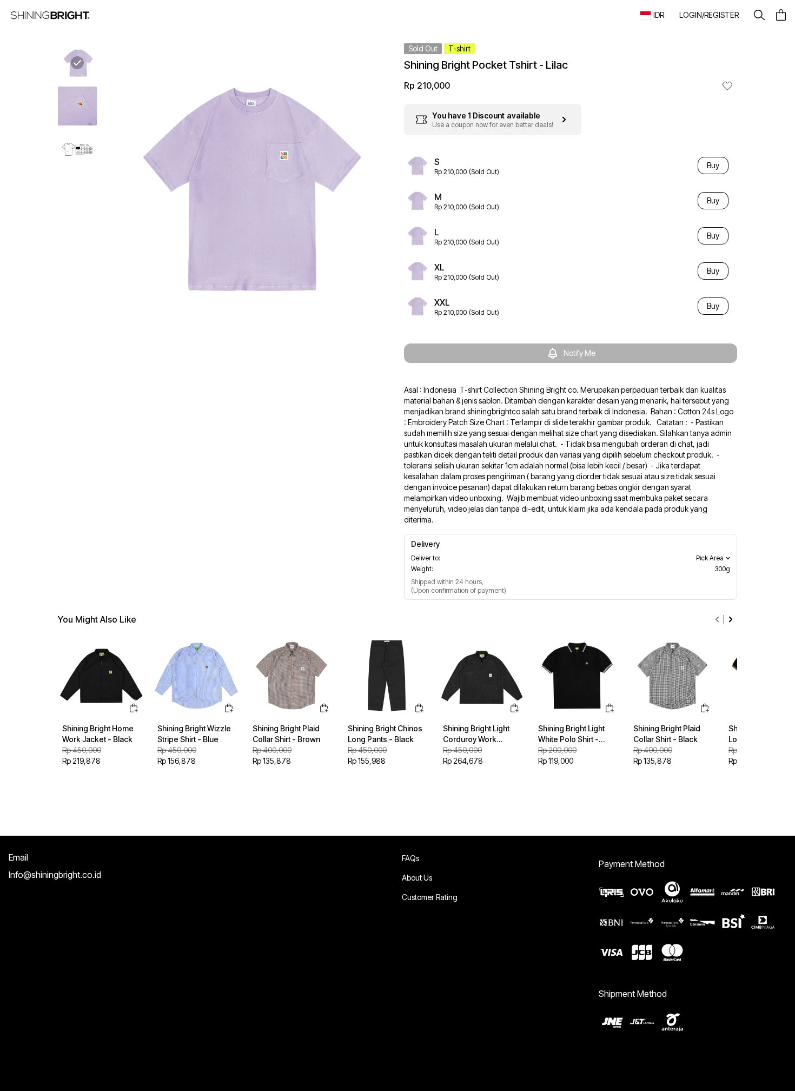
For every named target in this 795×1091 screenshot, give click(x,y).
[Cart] (781, 15)
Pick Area (710, 558)
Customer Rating (430, 897)
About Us (417, 877)
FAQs (410, 858)
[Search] (759, 15)
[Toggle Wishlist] (727, 85)
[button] (709, 15)
